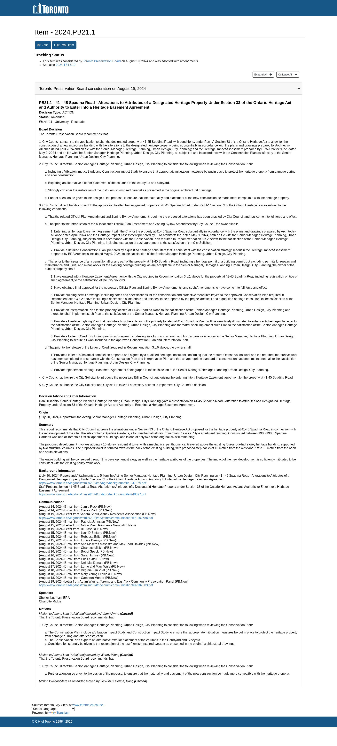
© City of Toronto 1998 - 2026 (52, 721)
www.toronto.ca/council (88, 705)
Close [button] (44, 45)
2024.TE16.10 (65, 65)
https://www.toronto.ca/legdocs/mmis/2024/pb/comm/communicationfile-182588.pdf (96, 518)
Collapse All (284, 74)
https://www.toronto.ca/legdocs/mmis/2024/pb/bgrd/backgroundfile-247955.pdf (92, 483)
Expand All (260, 74)
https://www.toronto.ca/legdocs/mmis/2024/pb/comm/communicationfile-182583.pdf (96, 585)
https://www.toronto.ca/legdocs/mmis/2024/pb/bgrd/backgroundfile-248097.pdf (92, 494)
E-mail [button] (66, 45)
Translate (63, 712)
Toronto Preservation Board (102, 61)
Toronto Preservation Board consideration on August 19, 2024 (92, 88)
